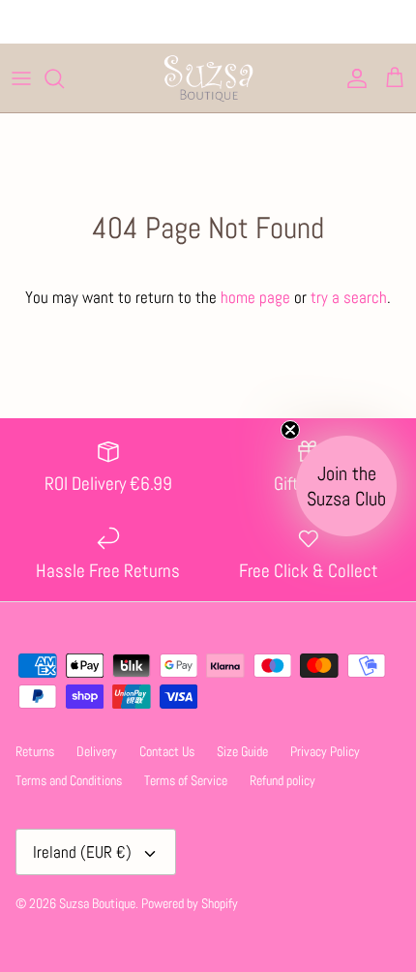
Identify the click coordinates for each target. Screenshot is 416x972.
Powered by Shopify (189, 903)
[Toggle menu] (21, 78)
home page (255, 297)
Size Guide (242, 751)
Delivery (96, 751)
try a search (349, 297)
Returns (34, 751)
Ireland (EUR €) (82, 852)
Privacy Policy (325, 751)
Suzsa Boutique (97, 903)
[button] (346, 486)
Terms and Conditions (68, 780)
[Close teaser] (290, 430)
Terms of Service (185, 780)
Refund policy (282, 780)
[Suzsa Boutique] (208, 78)
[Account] (352, 78)
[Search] (64, 78)
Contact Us (166, 751)
